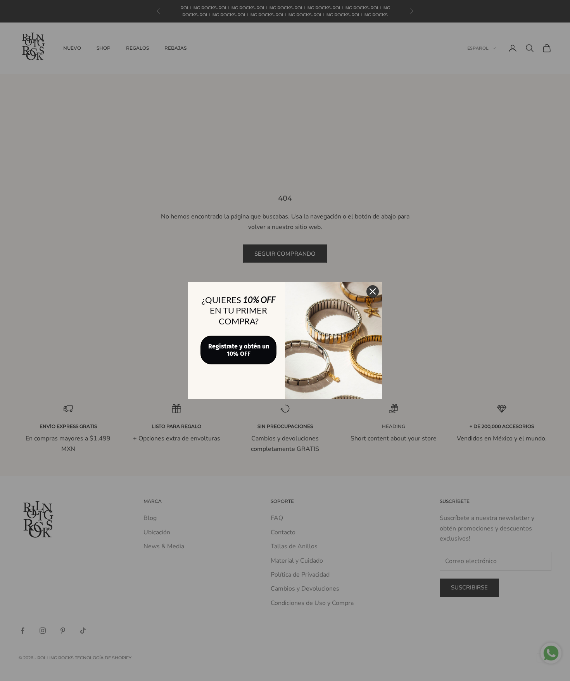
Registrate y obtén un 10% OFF (238, 350)
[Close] (372, 291)
